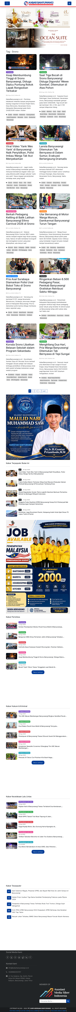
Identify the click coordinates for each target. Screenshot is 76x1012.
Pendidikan (11, 374)
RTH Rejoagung (23, 250)
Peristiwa (44, 377)
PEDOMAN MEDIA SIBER (58, 1010)
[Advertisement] (38, 690)
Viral (25, 182)
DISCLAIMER (34, 1010)
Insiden (10, 114)
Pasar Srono (60, 315)
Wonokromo (22, 315)
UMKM (27, 247)
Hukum (10, 182)
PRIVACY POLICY (44, 1010)
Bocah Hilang (43, 114)
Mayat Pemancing (45, 380)
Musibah (15, 114)
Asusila (16, 185)
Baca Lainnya (38, 672)
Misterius (49, 111)
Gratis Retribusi (52, 315)
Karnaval (33, 247)
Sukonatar (53, 185)
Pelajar (30, 374)
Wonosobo (20, 117)
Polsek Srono (43, 383)
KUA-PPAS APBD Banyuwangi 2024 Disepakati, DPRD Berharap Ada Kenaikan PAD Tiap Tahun (39, 911)
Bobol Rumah (22, 312)
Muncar (50, 252)
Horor (54, 111)
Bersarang (53, 247)
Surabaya (29, 315)
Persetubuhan (22, 185)
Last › (45, 391)
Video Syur (9, 185)
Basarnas (42, 188)
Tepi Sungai (54, 380)
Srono (26, 117)
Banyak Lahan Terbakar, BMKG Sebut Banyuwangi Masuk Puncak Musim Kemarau (40, 916)
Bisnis (15, 247)
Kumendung (43, 252)
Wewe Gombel (52, 114)
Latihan (9, 250)
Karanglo (47, 185)
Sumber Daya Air (22, 377)
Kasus (20, 182)
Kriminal (15, 182)
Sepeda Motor (61, 247)
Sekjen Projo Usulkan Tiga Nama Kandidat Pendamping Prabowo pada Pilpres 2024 (39, 898)
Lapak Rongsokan (11, 117)
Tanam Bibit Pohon (11, 377)
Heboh (63, 111)
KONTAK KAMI (24, 1010)
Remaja (30, 185)
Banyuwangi (10, 120)
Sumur (41, 185)
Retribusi (44, 315)
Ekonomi (10, 247)
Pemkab (67, 315)
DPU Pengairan (15, 379)
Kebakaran (22, 114)
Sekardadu (24, 374)
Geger (59, 111)
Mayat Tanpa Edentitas (54, 377)
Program (18, 374)
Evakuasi (49, 182)
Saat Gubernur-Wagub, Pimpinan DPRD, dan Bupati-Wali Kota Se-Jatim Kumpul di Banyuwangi (40, 892)
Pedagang (21, 247)
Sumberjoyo (61, 250)
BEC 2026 (14, 250)
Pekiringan (43, 116)
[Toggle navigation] (7, 3)
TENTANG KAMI (14, 1010)
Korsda (30, 377)
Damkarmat (32, 117)
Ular (48, 247)
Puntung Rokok (30, 114)
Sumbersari (50, 116)
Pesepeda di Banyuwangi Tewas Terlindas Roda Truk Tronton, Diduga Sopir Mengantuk (38, 905)
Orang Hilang (56, 182)
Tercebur (63, 182)
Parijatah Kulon (63, 380)
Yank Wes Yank (11, 188)
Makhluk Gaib (61, 114)
